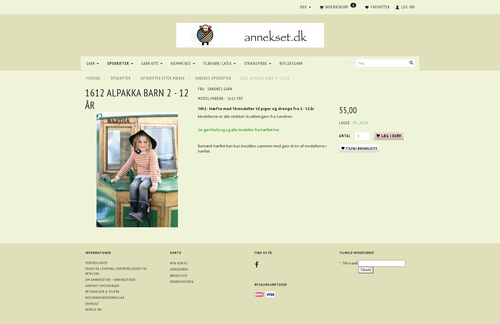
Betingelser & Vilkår (102, 291)
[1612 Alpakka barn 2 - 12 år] (137, 169)
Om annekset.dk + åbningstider (110, 279)
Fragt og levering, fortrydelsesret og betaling (116, 271)
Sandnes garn (219, 89)
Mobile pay (93, 309)
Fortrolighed (96, 263)
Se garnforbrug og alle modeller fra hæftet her (239, 129)
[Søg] (411, 63)
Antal (345, 135)
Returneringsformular (104, 297)
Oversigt (92, 303)
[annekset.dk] (250, 34)
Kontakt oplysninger (102, 285)
